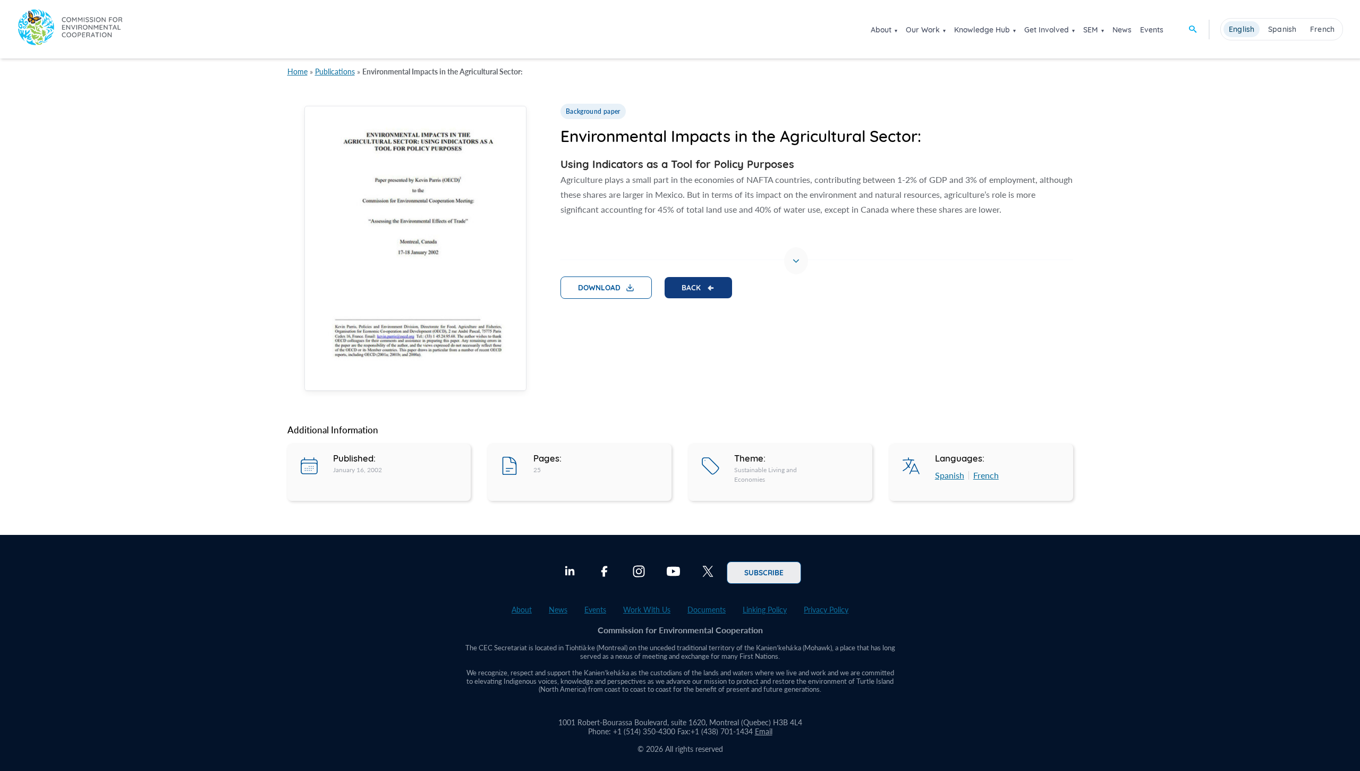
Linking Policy (765, 610)
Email (763, 731)
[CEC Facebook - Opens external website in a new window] (604, 572)
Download (599, 287)
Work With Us (646, 610)
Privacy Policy (826, 610)
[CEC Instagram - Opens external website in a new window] (639, 572)
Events (1151, 30)
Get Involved (1046, 30)
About (881, 30)
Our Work (923, 30)
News (1122, 30)
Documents (706, 610)
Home (297, 71)
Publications (335, 71)
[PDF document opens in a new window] (415, 250)
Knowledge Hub (982, 30)
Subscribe (764, 572)
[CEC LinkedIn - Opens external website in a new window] (570, 572)
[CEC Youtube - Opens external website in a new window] (673, 572)
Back (691, 287)
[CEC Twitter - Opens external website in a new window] (708, 572)
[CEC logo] (70, 29)
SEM (1090, 30)
